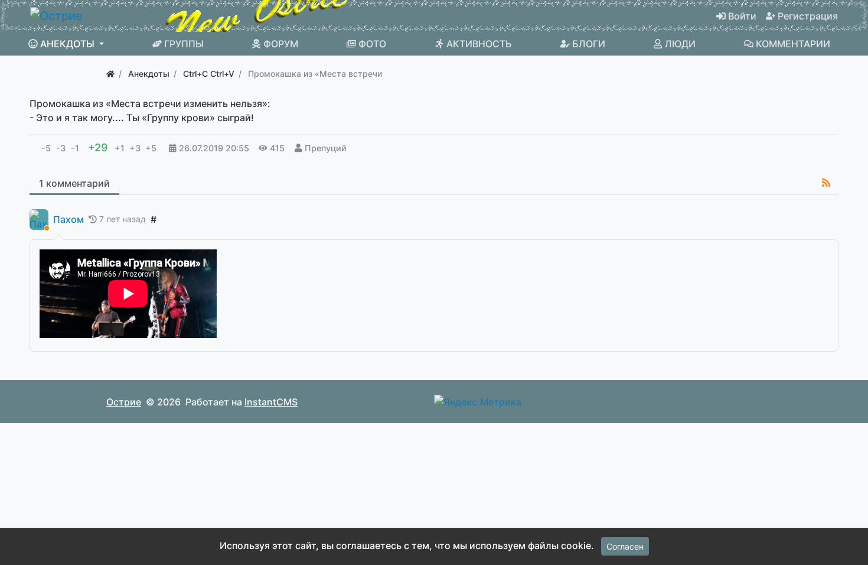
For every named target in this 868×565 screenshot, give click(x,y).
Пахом (68, 219)
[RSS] (826, 182)
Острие (123, 402)
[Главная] (110, 74)
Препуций (326, 148)
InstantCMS (271, 402)
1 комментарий (74, 183)
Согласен (625, 546)
